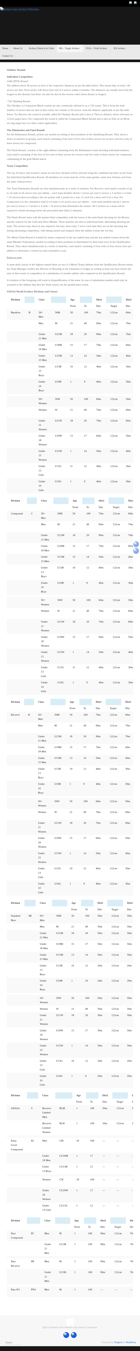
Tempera (118, 1342)
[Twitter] (136, 3)
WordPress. (131, 1342)
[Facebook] (131, 3)
